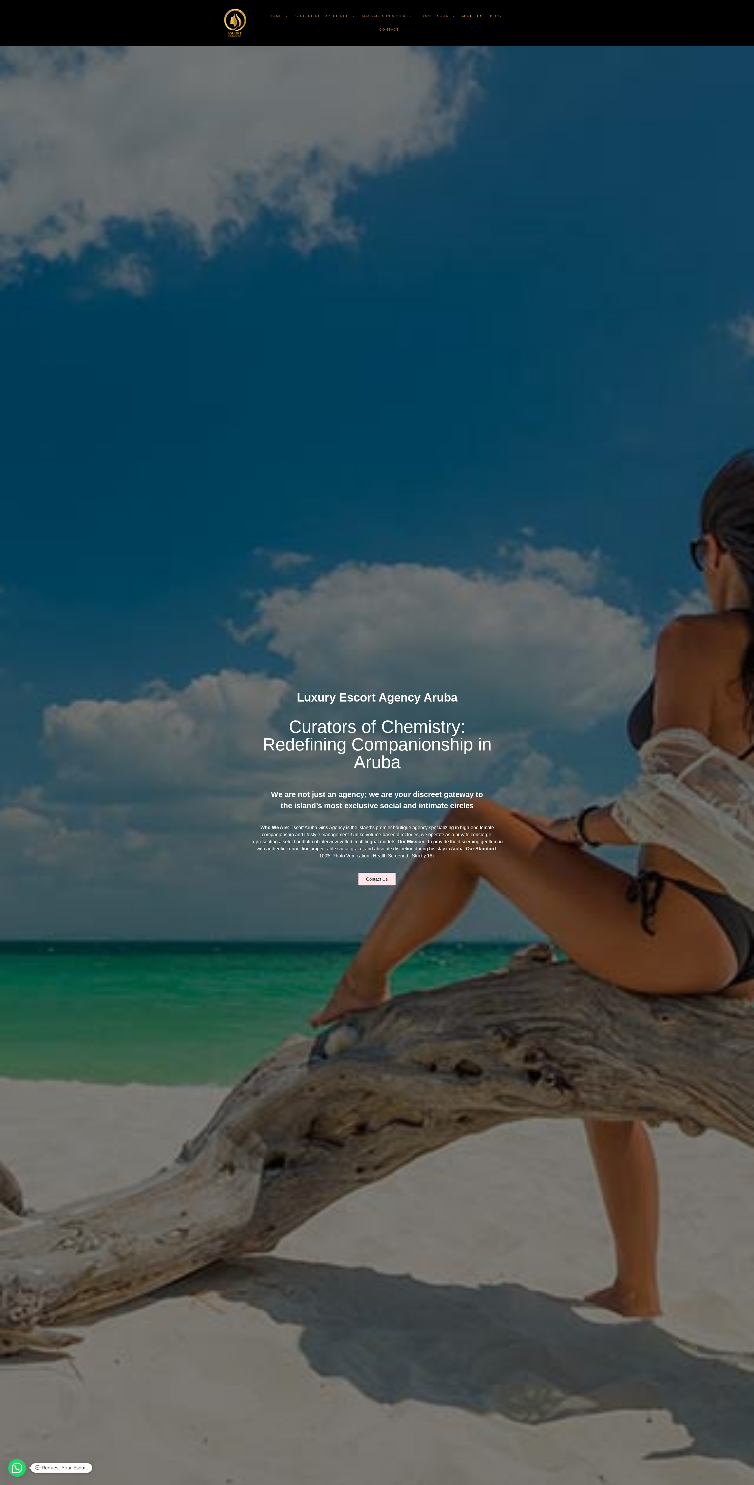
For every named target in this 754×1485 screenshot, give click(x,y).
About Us (472, 16)
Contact (389, 29)
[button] (17, 1468)
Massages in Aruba (384, 16)
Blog (496, 16)
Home (276, 16)
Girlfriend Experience (322, 16)
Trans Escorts (436, 16)
